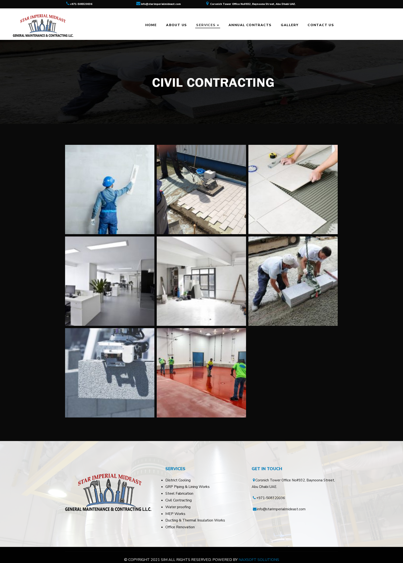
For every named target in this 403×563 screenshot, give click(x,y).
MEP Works (175, 513)
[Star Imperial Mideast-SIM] (43, 25)
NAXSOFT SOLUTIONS (259, 559)
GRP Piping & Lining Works (187, 486)
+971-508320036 (81, 4)
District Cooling (178, 480)
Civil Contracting (178, 500)
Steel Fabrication (179, 493)
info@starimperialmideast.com (161, 4)
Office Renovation (180, 527)
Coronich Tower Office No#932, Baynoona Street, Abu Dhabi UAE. (253, 4)
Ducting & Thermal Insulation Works (195, 520)
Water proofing (178, 507)
